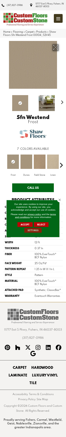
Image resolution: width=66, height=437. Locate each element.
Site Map (42, 399)
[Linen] (53, 162)
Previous (4, 101)
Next (61, 101)
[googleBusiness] (33, 354)
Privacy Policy (27, 399)
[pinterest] (7, 348)
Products (41, 31)
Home (6, 31)
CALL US (33, 188)
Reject (41, 224)
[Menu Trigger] (58, 18)
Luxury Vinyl (45, 375)
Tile (33, 382)
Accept (25, 224)
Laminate (17, 375)
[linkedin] (48, 348)
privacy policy (34, 214)
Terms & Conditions (41, 394)
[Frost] (13, 162)
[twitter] (27, 348)
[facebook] (58, 348)
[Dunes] (26, 162)
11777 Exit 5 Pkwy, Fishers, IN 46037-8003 (50, 5)
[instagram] (38, 348)
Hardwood (42, 367)
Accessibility (20, 394)
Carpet (29, 31)
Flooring (18, 31)
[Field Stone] (39, 162)
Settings (33, 230)
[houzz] (17, 348)
